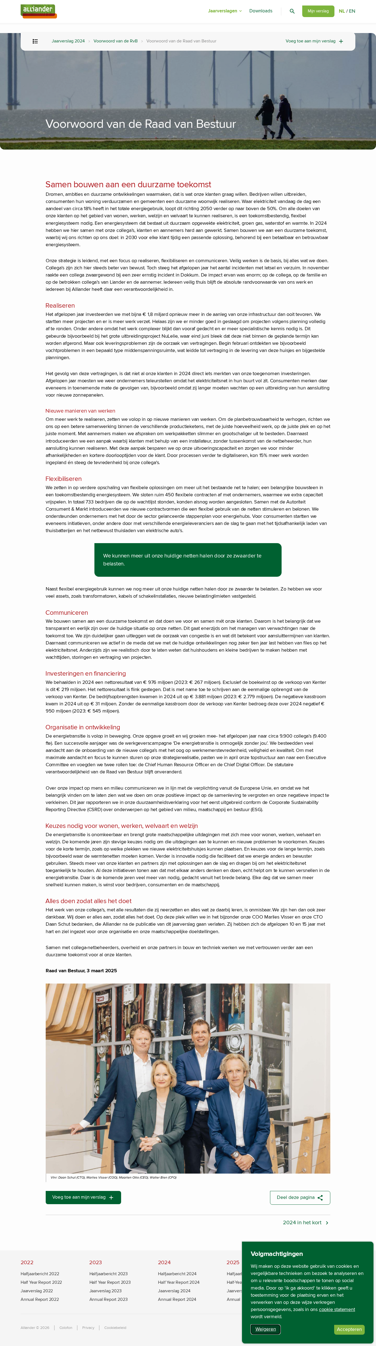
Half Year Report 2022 (41, 1282)
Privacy (88, 1327)
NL (342, 12)
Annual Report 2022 (40, 1299)
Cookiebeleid (115, 1327)
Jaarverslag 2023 (105, 1291)
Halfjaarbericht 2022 (40, 1274)
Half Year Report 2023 (110, 1282)
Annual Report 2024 (177, 1299)
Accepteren (351, 1330)
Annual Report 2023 (108, 1299)
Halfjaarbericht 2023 (108, 1274)
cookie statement (337, 1310)
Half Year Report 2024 (178, 1282)
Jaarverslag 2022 (37, 1291)
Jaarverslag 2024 (68, 41)
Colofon (65, 1327)
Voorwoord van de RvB (116, 41)
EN (352, 11)
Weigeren (267, 1330)
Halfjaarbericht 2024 (177, 1274)
